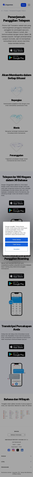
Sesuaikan (16, 249)
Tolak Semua (16, 244)
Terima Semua (16, 239)
